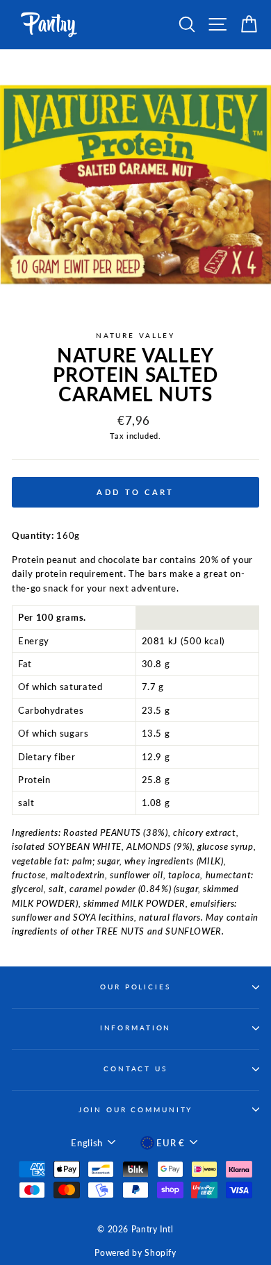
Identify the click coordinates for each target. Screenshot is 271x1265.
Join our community (136, 1110)
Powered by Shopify (135, 1253)
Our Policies (135, 987)
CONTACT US (135, 1069)
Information (136, 1028)
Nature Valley (135, 336)
